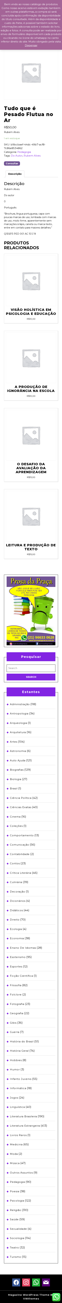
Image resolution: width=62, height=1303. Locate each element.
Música (15, 1163)
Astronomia (18, 751)
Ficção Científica (21, 975)
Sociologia (17, 1238)
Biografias (17, 769)
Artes (13, 741)
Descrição (15, 173)
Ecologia (16, 929)
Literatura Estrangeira (25, 1125)
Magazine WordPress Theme (29, 1294)
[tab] (15, 174)
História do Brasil (22, 1041)
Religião (15, 1210)
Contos (15, 863)
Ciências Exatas (20, 807)
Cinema (15, 816)
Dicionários (17, 900)
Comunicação (19, 844)
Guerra (14, 1032)
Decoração (17, 891)
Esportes (16, 966)
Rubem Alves (32, 155)
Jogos (14, 1097)
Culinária (16, 882)
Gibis (13, 1022)
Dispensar (31, 45)
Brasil (14, 788)
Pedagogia (24, 152)
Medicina (16, 1144)
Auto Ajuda (17, 760)
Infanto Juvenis (20, 1079)
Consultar (12, 163)
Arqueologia (18, 723)
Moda (14, 1153)
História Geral (19, 1050)
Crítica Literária (20, 872)
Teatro (14, 1247)
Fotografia (17, 1004)
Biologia (15, 779)
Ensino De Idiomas (23, 947)
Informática (18, 1088)
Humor (15, 1069)
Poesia (14, 1191)
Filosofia (15, 985)
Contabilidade (20, 854)
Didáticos (16, 910)
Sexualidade (18, 1228)
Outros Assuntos (21, 1172)
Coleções (16, 825)
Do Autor (16, 155)
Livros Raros (18, 1135)
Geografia (16, 1013)
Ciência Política (21, 797)
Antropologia (19, 713)
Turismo (15, 1256)
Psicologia (17, 1200)
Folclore (16, 994)
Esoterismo (18, 957)
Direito (15, 919)
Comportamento (22, 835)
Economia (17, 938)
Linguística (17, 1107)
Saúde (14, 1219)
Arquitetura (18, 732)
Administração (20, 704)
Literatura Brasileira (23, 1116)
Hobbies (16, 1060)
